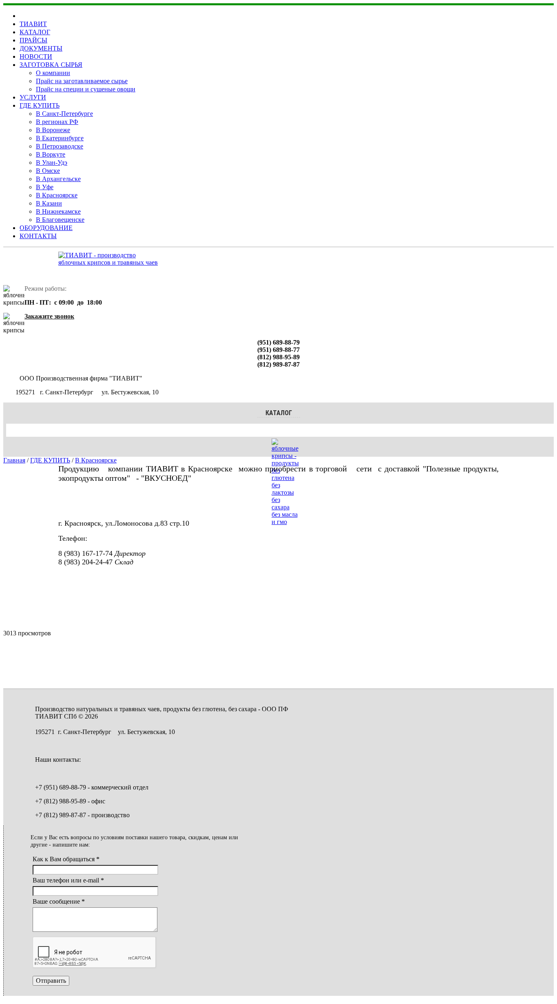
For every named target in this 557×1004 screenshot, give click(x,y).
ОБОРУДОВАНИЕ (46, 227)
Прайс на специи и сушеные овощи (85, 89)
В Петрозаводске (59, 146)
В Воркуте (50, 154)
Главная (14, 460)
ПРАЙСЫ (33, 40)
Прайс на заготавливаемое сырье (82, 80)
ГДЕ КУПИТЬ (50, 460)
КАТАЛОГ (35, 32)
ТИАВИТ (33, 23)
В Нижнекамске (58, 211)
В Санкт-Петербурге (64, 113)
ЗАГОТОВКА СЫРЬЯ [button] (51, 64)
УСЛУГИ (33, 97)
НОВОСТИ (36, 56)
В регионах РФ (57, 121)
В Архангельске (58, 178)
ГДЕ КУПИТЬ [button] (40, 105)
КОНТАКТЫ (38, 235)
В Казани (49, 203)
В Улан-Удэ (51, 162)
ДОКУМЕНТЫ (41, 48)
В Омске (48, 170)
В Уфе (44, 187)
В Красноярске (56, 195)
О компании (53, 72)
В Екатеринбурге (60, 138)
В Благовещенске (60, 219)
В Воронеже (53, 129)
